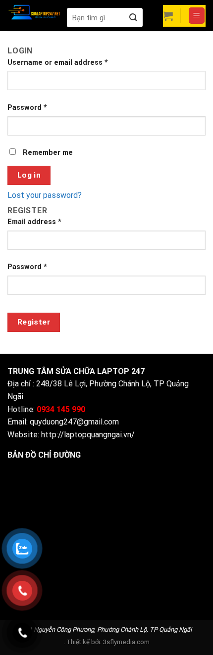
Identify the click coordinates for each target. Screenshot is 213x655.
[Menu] (197, 15)
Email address (34, 222)
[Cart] (168, 16)
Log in (29, 175)
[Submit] (133, 17)
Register (34, 322)
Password (27, 107)
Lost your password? (44, 195)
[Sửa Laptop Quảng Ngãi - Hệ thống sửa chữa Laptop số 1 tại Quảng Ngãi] (34, 11)
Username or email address (57, 62)
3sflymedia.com (126, 642)
